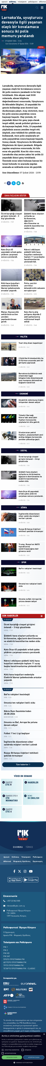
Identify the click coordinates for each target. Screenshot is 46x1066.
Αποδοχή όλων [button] (12, 1057)
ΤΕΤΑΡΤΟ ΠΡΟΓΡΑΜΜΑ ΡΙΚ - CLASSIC (19, 969)
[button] (2, 1050)
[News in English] (33, 798)
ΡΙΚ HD (6, 953)
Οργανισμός (38, 861)
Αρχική (6, 857)
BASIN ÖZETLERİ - (9, 717)
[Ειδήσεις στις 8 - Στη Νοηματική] (11, 798)
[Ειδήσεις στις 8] (11, 785)
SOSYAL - (6, 630)
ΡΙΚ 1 (5, 947)
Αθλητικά (7, 861)
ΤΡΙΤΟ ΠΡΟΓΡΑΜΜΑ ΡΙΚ (13, 965)
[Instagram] (25, 872)
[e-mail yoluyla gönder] (18, 183)
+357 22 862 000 (13, 901)
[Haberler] (33, 785)
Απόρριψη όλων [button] (33, 1057)
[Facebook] (15, 872)
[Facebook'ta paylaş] (9, 183)
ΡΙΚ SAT (6, 956)
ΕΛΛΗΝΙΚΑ (18, 847)
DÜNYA (24, 508)
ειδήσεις (12, 2)
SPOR (23, 562)
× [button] (44, 1034)
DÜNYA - (6, 747)
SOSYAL (41, 47)
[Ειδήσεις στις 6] (11, 812)
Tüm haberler (22, 765)
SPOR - (6, 697)
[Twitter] (19, 872)
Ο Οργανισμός (9, 932)
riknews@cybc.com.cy (16, 906)
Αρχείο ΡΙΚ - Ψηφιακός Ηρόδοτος (16, 935)
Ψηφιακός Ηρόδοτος (22, 861)
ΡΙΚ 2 (5, 950)
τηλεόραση (22, 2)
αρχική (4, 2)
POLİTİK (23, 337)
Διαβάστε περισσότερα (30, 1046)
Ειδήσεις (15, 857)
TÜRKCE (29, 847)
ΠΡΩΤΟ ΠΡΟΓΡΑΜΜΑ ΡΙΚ (14, 959)
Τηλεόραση (26, 857)
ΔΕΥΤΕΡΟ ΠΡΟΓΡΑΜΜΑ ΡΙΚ (14, 962)
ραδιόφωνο (32, 2)
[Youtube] (30, 872)
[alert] (23, 1049)
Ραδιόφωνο (38, 857)
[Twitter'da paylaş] (14, 183)
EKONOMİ (24, 394)
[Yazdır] (22, 183)
